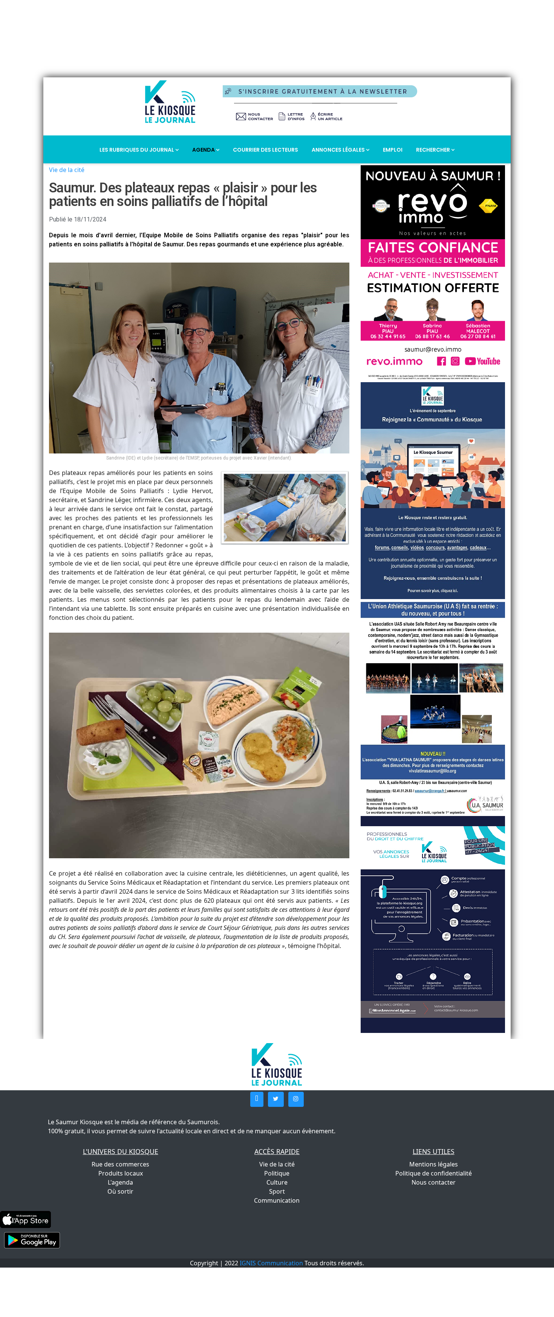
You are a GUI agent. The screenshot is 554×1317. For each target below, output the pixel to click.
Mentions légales (433, 1164)
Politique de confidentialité (433, 1173)
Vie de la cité (66, 170)
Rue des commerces (120, 1164)
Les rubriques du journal (137, 150)
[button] (256, 1099)
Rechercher (433, 150)
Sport (277, 1191)
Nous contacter (434, 1182)
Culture (277, 1182)
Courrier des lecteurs (265, 150)
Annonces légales (339, 150)
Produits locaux (120, 1173)
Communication (277, 1200)
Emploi (392, 150)
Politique (276, 1173)
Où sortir (120, 1191)
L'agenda (120, 1182)
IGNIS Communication (271, 1263)
